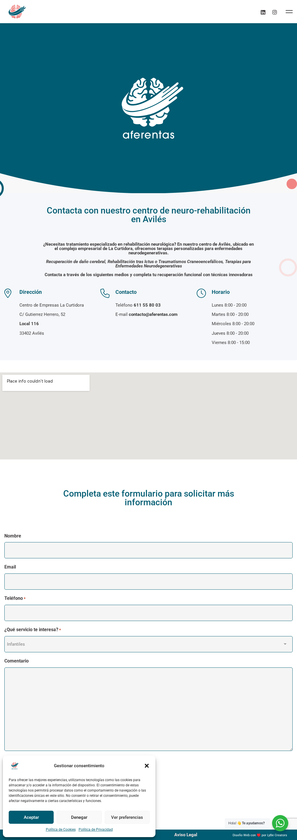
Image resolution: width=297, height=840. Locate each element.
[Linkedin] (263, 11)
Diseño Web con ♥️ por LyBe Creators (260, 835)
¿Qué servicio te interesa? (32, 629)
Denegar (79, 817)
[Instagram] (274, 11)
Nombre (12, 536)
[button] (147, 766)
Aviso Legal (185, 834)
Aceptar (31, 817)
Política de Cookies (61, 830)
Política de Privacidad (96, 830)
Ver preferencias (127, 817)
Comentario (16, 661)
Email (10, 567)
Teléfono (15, 598)
